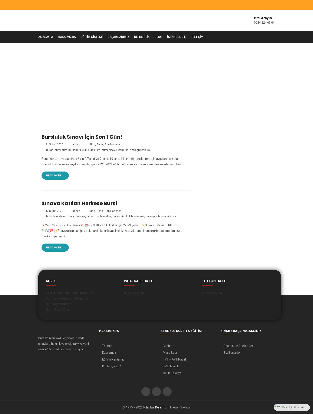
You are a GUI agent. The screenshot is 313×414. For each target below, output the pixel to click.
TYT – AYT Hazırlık (175, 359)
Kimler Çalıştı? (111, 366)
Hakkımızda (67, 37)
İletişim (197, 37)
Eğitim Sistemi (92, 37)
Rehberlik (142, 37)
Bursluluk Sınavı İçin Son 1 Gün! (82, 136)
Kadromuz (109, 352)
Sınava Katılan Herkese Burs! (79, 203)
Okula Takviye (172, 373)
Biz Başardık (232, 352)
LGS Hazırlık (171, 366)
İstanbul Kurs (152, 407)
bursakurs (94, 149)
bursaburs (61, 149)
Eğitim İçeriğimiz (113, 359)
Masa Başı (170, 352)
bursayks (151, 216)
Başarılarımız (118, 37)
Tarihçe (107, 346)
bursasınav (108, 149)
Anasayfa (45, 37)
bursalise (105, 216)
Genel (99, 144)
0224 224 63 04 (264, 22)
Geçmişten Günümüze (239, 346)
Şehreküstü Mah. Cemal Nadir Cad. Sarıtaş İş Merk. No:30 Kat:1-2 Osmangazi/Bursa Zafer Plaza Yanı (70, 301)
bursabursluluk (77, 149)
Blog (158, 37)
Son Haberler (113, 144)
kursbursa (122, 149)
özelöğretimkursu (140, 149)
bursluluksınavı (167, 216)
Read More (54, 175)
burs (49, 216)
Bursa (49, 149)
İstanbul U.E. (177, 37)
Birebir (167, 346)
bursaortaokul (121, 216)
